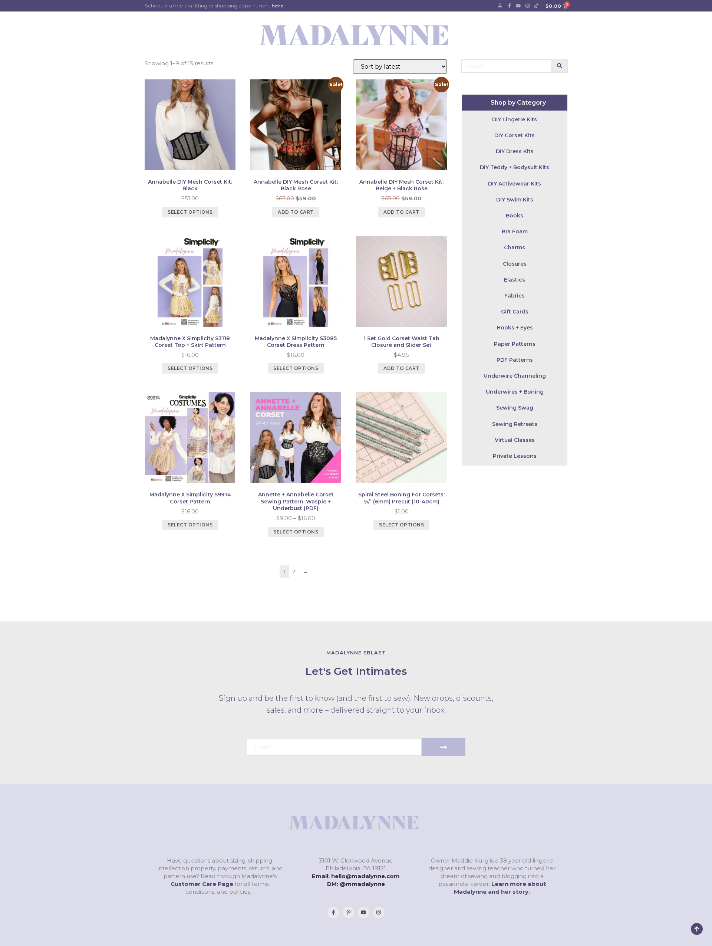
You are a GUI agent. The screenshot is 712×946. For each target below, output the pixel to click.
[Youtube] (518, 6)
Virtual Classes (515, 440)
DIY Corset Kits (514, 135)
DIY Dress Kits (515, 151)
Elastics (514, 279)
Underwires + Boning (515, 391)
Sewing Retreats (514, 424)
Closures (515, 263)
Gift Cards (514, 311)
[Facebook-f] (509, 6)
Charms (514, 247)
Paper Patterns (514, 344)
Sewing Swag (514, 407)
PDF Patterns (515, 360)
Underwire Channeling (515, 375)
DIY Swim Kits (514, 199)
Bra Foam (515, 231)
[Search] (560, 65)
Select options (190, 212)
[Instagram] (527, 6)
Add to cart (296, 212)
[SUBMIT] (443, 747)
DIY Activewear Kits (514, 183)
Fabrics (514, 295)
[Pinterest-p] (348, 912)
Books (514, 215)
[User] (500, 6)
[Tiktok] (536, 6)
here (277, 6)
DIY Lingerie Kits (514, 119)
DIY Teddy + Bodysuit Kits (514, 167)
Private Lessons (515, 456)
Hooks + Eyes (515, 327)
